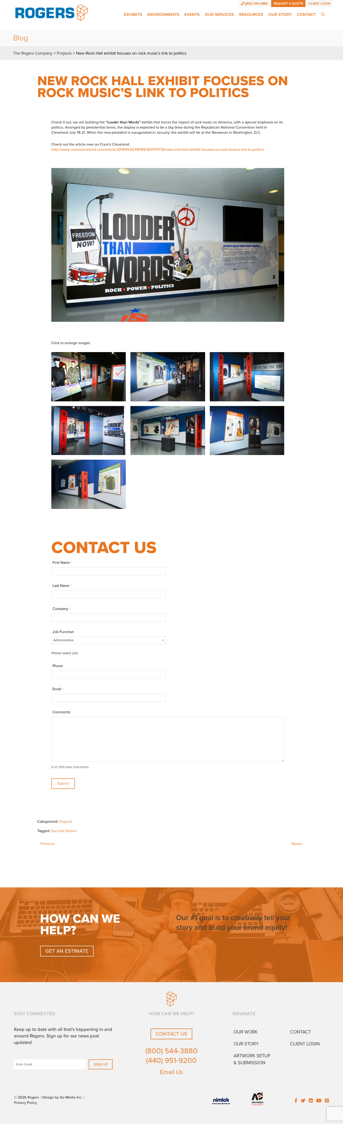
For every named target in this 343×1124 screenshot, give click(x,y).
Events (192, 14)
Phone (57, 666)
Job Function (63, 632)
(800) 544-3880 (256, 4)
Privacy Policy (25, 1102)
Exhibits (133, 14)
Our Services (219, 14)
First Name (62, 562)
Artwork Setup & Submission (252, 1059)
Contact (306, 14)
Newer (297, 843)
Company (61, 608)
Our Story (280, 14)
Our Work (246, 1032)
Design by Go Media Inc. (62, 1097)
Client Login (319, 4)
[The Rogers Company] (51, 12)
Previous (48, 843)
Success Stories (64, 831)
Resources (251, 14)
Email (57, 689)
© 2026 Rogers (26, 1097)
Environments (163, 14)
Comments (61, 712)
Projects (65, 821)
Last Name (61, 585)
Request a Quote (288, 4)
